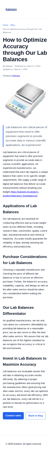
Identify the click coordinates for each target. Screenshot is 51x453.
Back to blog (35, 415)
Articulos (16, 76)
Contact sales (13, 415)
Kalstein (11, 9)
